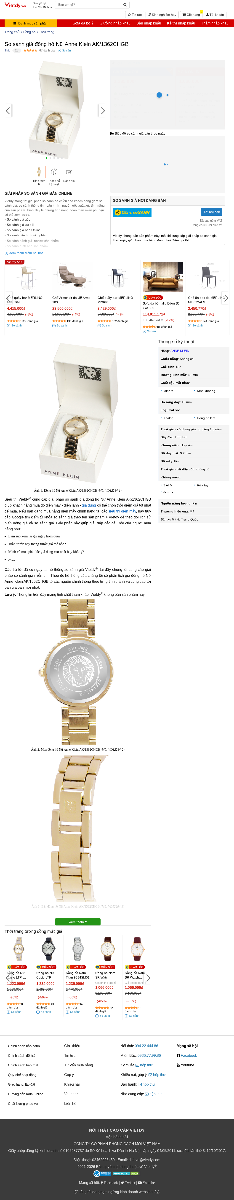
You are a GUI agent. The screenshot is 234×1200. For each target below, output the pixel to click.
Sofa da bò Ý (83, 23)
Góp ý (69, 1075)
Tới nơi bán (211, 212)
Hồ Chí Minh (130, 63)
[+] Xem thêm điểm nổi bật (24, 253)
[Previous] (8, 110)
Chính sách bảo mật (23, 1065)
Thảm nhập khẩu (215, 23)
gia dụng (89, 505)
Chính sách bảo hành (24, 1046)
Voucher (71, 1094)
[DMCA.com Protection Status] (126, 1174)
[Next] (102, 110)
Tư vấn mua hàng (78, 1065)
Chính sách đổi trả (21, 1055)
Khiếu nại (72, 1084)
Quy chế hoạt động (22, 1075)
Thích (8, 50)
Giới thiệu (72, 1046)
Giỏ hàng (194, 13)
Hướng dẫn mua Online (25, 1094)
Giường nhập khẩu (115, 23)
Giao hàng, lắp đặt (21, 1084)
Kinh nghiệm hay (163, 14)
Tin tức (136, 14)
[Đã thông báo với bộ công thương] (102, 1173)
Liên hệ (70, 1104)
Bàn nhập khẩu (148, 23)
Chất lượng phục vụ (23, 1104)
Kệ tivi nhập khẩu (181, 23)
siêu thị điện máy (122, 511)
